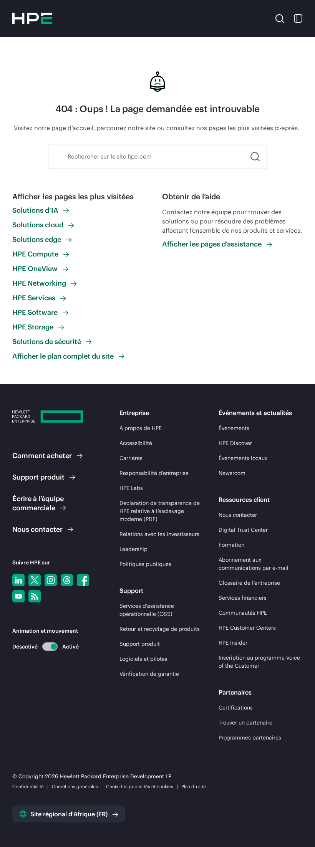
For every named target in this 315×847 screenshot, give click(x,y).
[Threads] (67, 580)
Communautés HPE (243, 612)
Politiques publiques (145, 564)
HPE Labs (131, 488)
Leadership (133, 549)
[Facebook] (83, 580)
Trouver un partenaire (245, 722)
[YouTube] (18, 596)
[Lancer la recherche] (255, 156)
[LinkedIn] (18, 580)
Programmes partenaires (250, 737)
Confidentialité (28, 786)
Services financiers (243, 597)
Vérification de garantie (149, 673)
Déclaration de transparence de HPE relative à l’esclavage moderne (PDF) (159, 511)
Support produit (139, 643)
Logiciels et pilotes (143, 658)
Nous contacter (238, 514)
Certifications (236, 707)
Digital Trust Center (243, 529)
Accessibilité (135, 443)
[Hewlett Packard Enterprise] (32, 18)
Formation (231, 544)
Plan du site (193, 786)
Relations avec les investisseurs (159, 534)
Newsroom (232, 473)
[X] (34, 580)
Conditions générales (75, 786)
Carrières (131, 458)
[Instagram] (51, 580)
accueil (83, 128)
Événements (234, 428)
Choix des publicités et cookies (139, 786)
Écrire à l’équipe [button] (38, 503)
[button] (279, 18)
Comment (42, 455)
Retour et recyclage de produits (159, 628)
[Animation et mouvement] (50, 646)
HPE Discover (235, 443)
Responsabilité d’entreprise (154, 473)
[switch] (45, 646)
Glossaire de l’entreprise (249, 582)
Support (38, 477)
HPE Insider (233, 642)
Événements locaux (243, 458)
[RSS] (34, 596)
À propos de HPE (140, 428)
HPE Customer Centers (247, 627)
